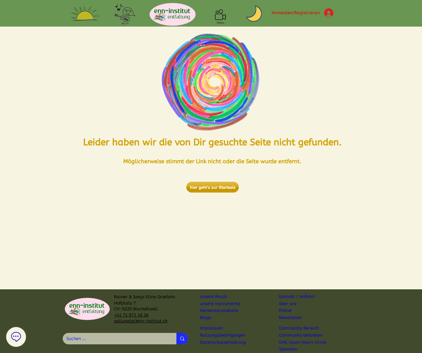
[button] (85, 14)
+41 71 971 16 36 (131, 315)
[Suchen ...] (182, 338)
